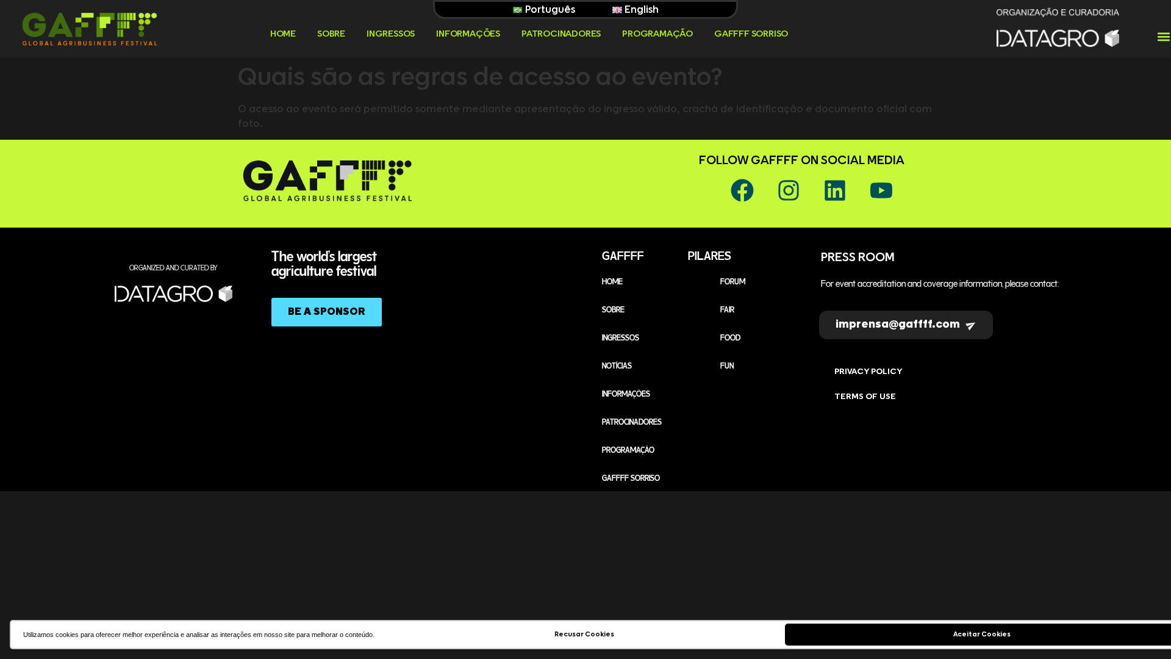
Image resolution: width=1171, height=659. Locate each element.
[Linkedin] (835, 190)
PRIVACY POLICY (868, 371)
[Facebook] (742, 190)
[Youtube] (881, 190)
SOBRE (331, 33)
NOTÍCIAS (617, 364)
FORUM (732, 280)
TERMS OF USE (865, 396)
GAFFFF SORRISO (751, 33)
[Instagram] (788, 190)
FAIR (727, 308)
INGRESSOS (391, 33)
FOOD (730, 336)
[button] (1163, 36)
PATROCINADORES (561, 33)
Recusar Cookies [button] (584, 634)
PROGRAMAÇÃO (657, 33)
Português (549, 10)
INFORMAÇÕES (468, 33)
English (640, 10)
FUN (727, 364)
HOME (283, 33)
